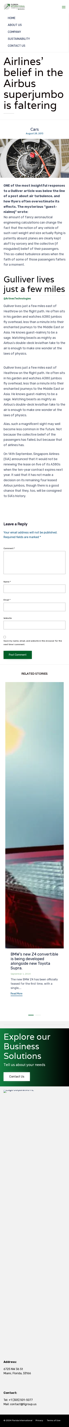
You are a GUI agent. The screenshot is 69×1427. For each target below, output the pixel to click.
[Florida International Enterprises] (14, 7)
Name (7, 581)
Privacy (39, 1420)
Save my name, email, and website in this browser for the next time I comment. (33, 643)
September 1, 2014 (21, 973)
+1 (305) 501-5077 (21, 1400)
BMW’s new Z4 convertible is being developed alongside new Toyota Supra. (34, 961)
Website (8, 618)
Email (7, 600)
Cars (34, 129)
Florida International (22, 1420)
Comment (9, 548)
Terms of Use (53, 1420)
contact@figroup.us (23, 1404)
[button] (16, 994)
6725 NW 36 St (13, 1369)
